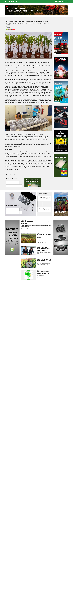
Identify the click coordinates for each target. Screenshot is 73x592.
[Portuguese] (7, 29)
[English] (9, 29)
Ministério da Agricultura (41, 246)
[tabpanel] (36, 10)
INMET (38, 270)
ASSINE (58, 1)
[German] (14, 29)
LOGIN (63, 1)
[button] (5, 1)
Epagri (38, 233)
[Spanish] (10, 29)
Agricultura (22, 220)
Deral (25, 220)
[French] (12, 29)
